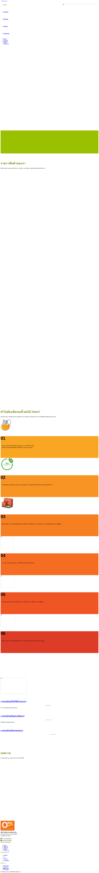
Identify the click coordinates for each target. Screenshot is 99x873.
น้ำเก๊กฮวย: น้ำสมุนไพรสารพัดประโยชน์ (15, 798)
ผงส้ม (2, 185)
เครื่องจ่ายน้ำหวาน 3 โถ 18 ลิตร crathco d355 (14, 382)
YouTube (7, 868)
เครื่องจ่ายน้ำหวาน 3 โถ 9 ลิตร (9, 375)
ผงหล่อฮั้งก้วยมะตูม (6, 337)
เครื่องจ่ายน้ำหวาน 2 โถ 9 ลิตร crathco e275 (13, 359)
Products (5, 12)
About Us (5, 19)
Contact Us (6, 33)
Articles (5, 26)
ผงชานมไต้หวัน (5, 306)
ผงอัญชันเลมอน (5, 314)
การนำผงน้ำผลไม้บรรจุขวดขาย (12, 730)
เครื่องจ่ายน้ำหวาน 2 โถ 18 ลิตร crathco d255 (14, 367)
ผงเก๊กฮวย (3, 344)
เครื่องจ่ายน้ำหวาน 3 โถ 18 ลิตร (9, 397)
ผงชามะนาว (4, 223)
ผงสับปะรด (3, 268)
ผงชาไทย (3, 299)
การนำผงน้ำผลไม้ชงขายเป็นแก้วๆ (12, 716)
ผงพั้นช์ (3, 193)
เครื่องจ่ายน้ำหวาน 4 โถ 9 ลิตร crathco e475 (13, 390)
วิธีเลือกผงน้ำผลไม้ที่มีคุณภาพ (11, 769)
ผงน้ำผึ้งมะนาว (5, 208)
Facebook (6, 865)
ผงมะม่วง (3, 261)
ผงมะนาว (3, 246)
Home (4, 38)
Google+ (7, 869)
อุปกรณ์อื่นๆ (6, 860)
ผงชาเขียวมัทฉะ (5, 291)
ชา (4, 857)
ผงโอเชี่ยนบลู (4, 215)
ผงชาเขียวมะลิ (5, 200)
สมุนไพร (5, 858)
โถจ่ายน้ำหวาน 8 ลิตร (7, 352)
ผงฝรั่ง (2, 276)
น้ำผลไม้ (5, 855)
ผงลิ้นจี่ (2, 253)
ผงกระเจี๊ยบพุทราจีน (6, 322)
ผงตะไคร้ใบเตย (5, 329)
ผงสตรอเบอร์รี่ (4, 238)
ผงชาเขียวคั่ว (4, 284)
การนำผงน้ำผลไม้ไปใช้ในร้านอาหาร (13, 701)
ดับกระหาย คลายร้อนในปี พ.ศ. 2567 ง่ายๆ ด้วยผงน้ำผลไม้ (21, 784)
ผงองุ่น (2, 231)
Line (6, 867)
